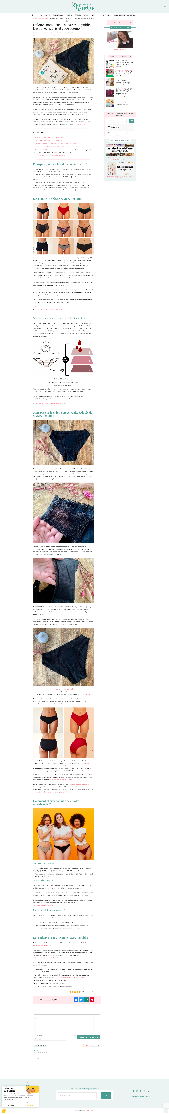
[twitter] (114, 22)
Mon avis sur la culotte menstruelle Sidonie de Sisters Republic (57, 147)
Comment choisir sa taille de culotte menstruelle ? (53, 150)
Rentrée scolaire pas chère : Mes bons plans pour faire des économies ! (124, 64)
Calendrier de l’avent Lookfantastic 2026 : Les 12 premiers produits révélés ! (122, 95)
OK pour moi (29, 1105)
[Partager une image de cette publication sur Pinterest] (92, 999)
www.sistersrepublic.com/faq (63, 780)
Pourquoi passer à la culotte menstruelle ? (50, 137)
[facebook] (109, 22)
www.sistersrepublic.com (42, 945)
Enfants (69, 15)
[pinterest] (120, 22)
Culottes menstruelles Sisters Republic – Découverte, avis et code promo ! (63, 26)
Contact (124, 49)
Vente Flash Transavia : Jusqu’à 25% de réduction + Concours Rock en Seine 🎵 (123, 73)
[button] (4, 1111)
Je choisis (11, 1105)
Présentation (117, 49)
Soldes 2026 (58, 15)
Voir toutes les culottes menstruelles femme (50, 307)
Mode (39, 15)
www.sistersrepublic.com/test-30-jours (46, 958)
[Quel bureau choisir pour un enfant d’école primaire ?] (110, 82)
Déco (94, 15)
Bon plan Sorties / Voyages (123, 70)
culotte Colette (51, 792)
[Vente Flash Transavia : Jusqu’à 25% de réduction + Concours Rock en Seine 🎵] (110, 73)
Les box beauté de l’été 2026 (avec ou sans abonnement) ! (124, 103)
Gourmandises (105, 15)
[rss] (130, 22)
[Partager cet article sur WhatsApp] (86, 999)
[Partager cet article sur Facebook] (76, 999)
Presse (142, 1096)
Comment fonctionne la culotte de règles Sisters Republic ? (56, 144)
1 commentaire (68, 33)
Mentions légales (90, 1110)
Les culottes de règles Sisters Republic (48, 140)
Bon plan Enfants (121, 60)
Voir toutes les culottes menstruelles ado (49, 309)
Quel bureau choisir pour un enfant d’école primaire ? (123, 83)
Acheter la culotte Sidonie (64, 689)
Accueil (35, 18)
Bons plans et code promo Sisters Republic (50, 155)
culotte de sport (66, 792)
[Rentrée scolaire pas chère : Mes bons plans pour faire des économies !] (110, 64)
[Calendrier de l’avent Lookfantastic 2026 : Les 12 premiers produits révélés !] (110, 93)
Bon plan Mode (43, 18)
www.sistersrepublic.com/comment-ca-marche (51, 403)
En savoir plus (80, 124)
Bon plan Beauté (47, 33)
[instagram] (125, 22)
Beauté (47, 15)
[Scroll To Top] (166, 1111)
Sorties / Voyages (82, 15)
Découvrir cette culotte (81, 771)
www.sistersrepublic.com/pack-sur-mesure (70, 977)
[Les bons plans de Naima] (84, 6)
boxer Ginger (39, 792)
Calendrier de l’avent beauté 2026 (123, 91)
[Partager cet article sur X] (81, 999)
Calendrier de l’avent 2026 (125, 15)
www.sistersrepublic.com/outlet (62, 972)
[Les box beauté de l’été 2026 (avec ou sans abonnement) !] (110, 103)
